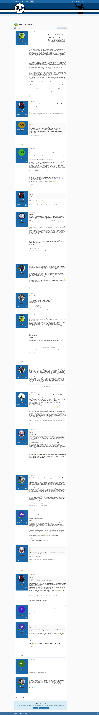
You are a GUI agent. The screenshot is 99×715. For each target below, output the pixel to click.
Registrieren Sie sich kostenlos (42, 705)
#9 (65, 314)
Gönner (39, 250)
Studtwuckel (39, 309)
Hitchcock (39, 600)
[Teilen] (66, 28)
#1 (65, 31)
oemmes (21, 25)
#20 (65, 678)
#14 (65, 510)
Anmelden (72, 1)
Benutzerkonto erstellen (43, 708)
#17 (65, 605)
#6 (65, 212)
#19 (65, 659)
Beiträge (18, 43)
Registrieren (78, 1)
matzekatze (39, 540)
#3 (65, 121)
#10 (65, 365)
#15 (65, 545)
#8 (65, 293)
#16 (65, 574)
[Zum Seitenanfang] (97, 713)
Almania (39, 672)
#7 (65, 264)
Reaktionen (18, 114)
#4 (65, 148)
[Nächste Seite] (22, 28)
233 (20, 28)
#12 (65, 429)
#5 (65, 191)
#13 (65, 475)
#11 (65, 392)
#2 (65, 101)
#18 (65, 622)
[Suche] (83, 1)
